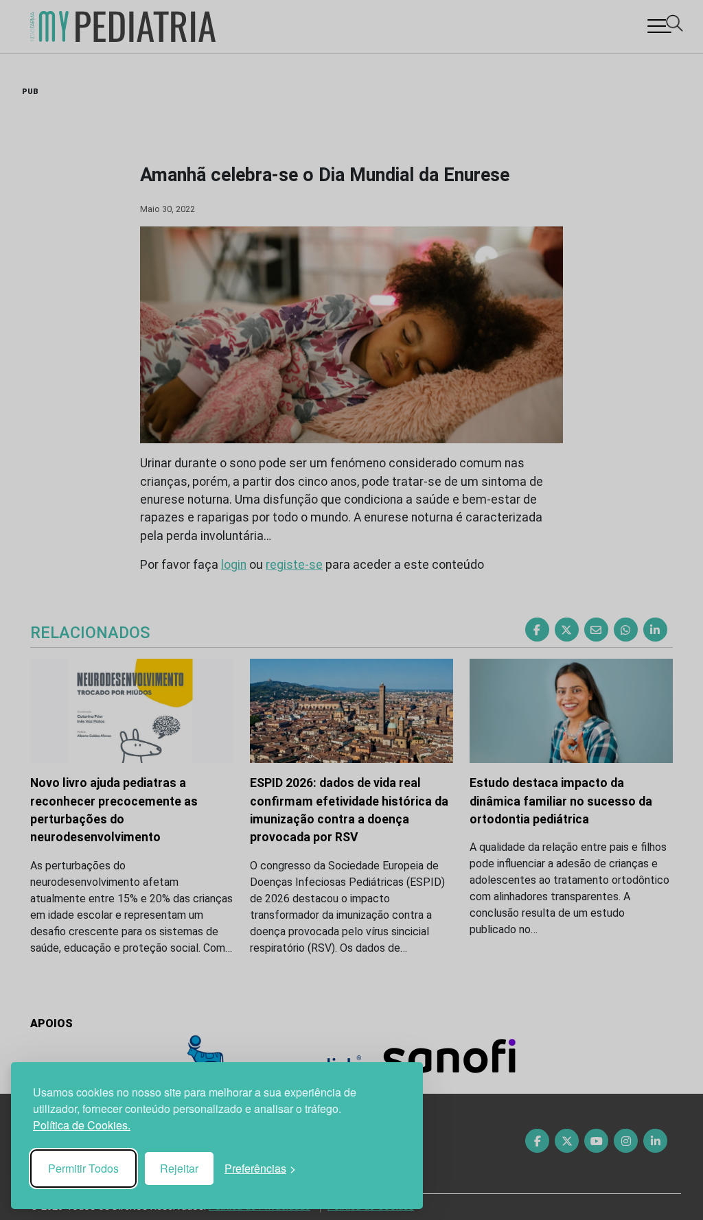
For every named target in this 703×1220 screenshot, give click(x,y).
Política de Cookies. (81, 1125)
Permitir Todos (83, 1168)
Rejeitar (179, 1168)
